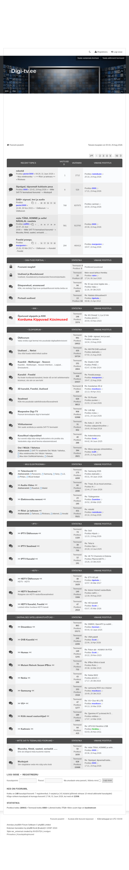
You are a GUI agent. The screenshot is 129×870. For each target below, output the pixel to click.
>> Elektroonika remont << (32, 499)
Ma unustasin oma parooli (75, 780)
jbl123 (94, 318)
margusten (21, 245)
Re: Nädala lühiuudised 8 (96, 295)
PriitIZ (94, 365)
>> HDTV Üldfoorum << (30, 578)
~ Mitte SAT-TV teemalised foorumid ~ (38, 230)
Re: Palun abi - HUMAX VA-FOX (98, 650)
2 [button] (100, 155)
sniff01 (26, 224)
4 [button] (106, 155)
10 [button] (117, 155)
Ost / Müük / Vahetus (29, 447)
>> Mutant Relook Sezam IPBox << (36, 665)
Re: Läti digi (90, 410)
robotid (20, 171)
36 (44, 225)
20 (54, 243)
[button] (91, 156)
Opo (93, 546)
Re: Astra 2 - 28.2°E (93, 423)
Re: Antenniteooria (93, 436)
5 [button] (110, 155)
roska (94, 413)
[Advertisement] (64, 22)
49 (44, 203)
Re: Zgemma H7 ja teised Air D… (99, 713)
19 (51, 243)
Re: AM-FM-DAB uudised (95, 349)
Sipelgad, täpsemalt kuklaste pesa (34, 186)
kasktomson (90, 808)
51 (51, 203)
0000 (25, 189)
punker (95, 400)
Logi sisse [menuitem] (118, 52)
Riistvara (21, 179)
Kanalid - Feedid (26, 374)
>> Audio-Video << (27, 485)
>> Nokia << (24, 678)
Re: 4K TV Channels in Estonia (98, 556)
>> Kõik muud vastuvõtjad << (33, 716)
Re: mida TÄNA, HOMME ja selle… (100, 747)
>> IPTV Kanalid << (28, 559)
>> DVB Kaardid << (28, 639)
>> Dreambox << (26, 627)
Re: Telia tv (89, 543)
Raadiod (35, 488)
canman (95, 204)
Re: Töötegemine (92, 497)
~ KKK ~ (34, 308)
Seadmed (23, 398)
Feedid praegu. (24, 239)
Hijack (94, 533)
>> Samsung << (26, 690)
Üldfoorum (20, 211)
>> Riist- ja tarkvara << (45, 177)
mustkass (96, 389)
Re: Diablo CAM (91, 362)
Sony (57, 474)
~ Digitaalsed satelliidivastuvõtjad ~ (34, 617)
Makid (44, 488)
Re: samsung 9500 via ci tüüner (98, 688)
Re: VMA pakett (91, 637)
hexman (95, 627)
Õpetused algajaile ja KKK (32, 316)
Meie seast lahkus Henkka (96, 273)
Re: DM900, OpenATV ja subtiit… (99, 624)
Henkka (95, 729)
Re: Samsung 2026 (93, 471)
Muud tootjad (34, 477)
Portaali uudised (26, 298)
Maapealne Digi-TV (28, 411)
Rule (94, 665)
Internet (56, 514)
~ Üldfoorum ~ (41, 208)
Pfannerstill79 (98, 559)
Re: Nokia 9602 (91, 675)
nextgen (47, 831)
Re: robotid (89, 509)
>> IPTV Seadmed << (28, 546)
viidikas (95, 716)
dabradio (96, 352)
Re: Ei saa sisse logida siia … (97, 284)
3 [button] (103, 155)
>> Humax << (24, 652)
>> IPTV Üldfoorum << (29, 533)
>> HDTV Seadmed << (29, 591)
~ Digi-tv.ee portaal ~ (35, 260)
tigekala (95, 298)
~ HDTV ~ (35, 571)
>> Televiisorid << (27, 471)
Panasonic (36, 474)
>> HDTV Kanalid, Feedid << (33, 604)
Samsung (48, 474)
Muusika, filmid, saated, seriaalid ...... (31, 232)
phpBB (17, 825)
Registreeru (30, 774)
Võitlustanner (25, 424)
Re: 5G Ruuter (91, 397)
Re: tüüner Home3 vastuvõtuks (98, 590)
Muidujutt (48, 192)
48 (41, 203)
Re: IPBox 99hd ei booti (95, 662)
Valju (94, 287)
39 (54, 225)
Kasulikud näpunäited (30, 435)
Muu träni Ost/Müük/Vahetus (32, 456)
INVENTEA (37, 831)
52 (54, 203)
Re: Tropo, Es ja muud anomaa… (99, 484)
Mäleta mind (93, 780)
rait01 (94, 593)
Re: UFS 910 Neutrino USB (96, 726)
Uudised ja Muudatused (30, 274)
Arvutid (65, 514)
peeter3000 (28, 174)
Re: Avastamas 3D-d (93, 386)
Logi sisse (13, 774)
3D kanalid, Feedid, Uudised (33, 389)
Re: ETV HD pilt (91, 577)
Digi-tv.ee (23, 71)
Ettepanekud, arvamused (31, 285)
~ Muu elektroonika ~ (25, 177)
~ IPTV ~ (34, 524)
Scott (94, 438)
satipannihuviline (99, 426)
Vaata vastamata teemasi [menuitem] (88, 58)
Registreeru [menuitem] (103, 52)
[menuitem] (11, 834)
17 (44, 243)
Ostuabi (50, 456)
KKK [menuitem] (7, 91)
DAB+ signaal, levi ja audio (30, 199)
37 (48, 225)
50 (48, 203)
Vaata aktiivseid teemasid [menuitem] (113, 58)
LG (63, 474)
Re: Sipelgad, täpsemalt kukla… (98, 760)
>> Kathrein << (25, 729)
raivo (94, 275)
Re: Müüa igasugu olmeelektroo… (99, 449)
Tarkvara (35, 514)
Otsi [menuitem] (14, 91)
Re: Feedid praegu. (93, 375)
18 (48, 243)
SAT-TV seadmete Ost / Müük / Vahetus (48, 451)
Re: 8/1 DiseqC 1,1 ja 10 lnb (97, 315)
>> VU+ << (23, 703)
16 (41, 243)
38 (51, 225)
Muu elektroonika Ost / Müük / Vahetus (36, 453)
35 (41, 225)
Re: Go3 (88, 531)
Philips (22, 477)
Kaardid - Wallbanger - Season (34, 362)
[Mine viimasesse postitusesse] (103, 174)
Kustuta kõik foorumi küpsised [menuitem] (80, 819)
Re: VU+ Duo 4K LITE (94, 701)
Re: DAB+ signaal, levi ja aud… (98, 336)
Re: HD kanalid (91, 603)
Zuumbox (96, 499)
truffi (94, 452)
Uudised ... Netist (27, 350)
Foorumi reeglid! (27, 267)
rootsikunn (96, 174)
